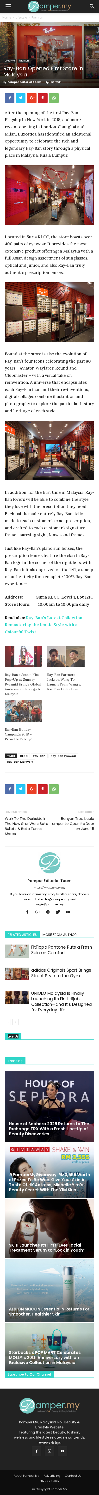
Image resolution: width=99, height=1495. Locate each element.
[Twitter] (60, 912)
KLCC (24, 756)
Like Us (13, 1036)
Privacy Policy (49, 1481)
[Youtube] (70, 912)
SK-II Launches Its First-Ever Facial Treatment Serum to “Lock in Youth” (47, 1247)
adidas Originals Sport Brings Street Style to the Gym (61, 973)
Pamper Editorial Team (24, 82)
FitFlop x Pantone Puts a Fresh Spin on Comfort (61, 950)
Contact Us (73, 1476)
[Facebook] (29, 912)
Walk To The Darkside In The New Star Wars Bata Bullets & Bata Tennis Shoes (26, 826)
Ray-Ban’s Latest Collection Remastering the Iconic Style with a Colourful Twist (43, 625)
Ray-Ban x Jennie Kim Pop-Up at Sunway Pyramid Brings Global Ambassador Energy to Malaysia (23, 684)
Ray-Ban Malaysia (20, 762)
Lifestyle (21, 17)
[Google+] (39, 912)
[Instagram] (50, 912)
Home (6, 17)
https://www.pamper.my (49, 888)
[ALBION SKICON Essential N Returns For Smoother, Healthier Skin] (49, 1290)
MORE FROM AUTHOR (60, 934)
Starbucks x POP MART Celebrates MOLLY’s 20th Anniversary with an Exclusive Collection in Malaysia (45, 1357)
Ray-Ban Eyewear (63, 756)
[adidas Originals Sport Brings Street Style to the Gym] (17, 974)
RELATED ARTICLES (22, 934)
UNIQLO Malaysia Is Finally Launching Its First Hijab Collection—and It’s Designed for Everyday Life (61, 1001)
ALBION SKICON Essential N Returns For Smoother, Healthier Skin (49, 1311)
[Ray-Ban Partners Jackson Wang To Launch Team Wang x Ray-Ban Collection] (66, 656)
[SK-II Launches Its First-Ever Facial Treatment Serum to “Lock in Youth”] (49, 1228)
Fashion (37, 17)
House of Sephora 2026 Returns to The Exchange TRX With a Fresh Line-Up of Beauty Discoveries (49, 1129)
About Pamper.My (26, 1476)
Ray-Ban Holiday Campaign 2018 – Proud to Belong (18, 734)
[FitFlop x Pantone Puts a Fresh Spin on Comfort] (17, 951)
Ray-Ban (39, 756)
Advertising (52, 1476)
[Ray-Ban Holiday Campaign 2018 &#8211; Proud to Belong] (23, 711)
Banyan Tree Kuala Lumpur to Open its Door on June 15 (72, 823)
